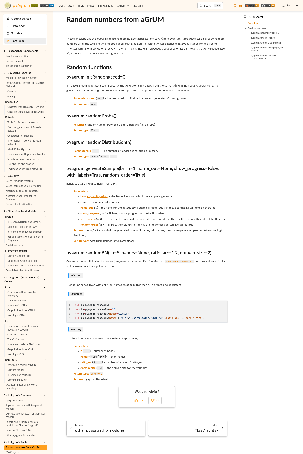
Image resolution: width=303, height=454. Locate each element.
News (90, 5)
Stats (71, 5)
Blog (81, 5)
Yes (141, 400)
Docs (61, 5)
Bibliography (105, 5)
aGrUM (138, 5)
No (157, 400)
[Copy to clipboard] (223, 305)
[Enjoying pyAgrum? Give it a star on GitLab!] (252, 5)
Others (121, 5)
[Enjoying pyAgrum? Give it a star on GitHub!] (268, 5)
